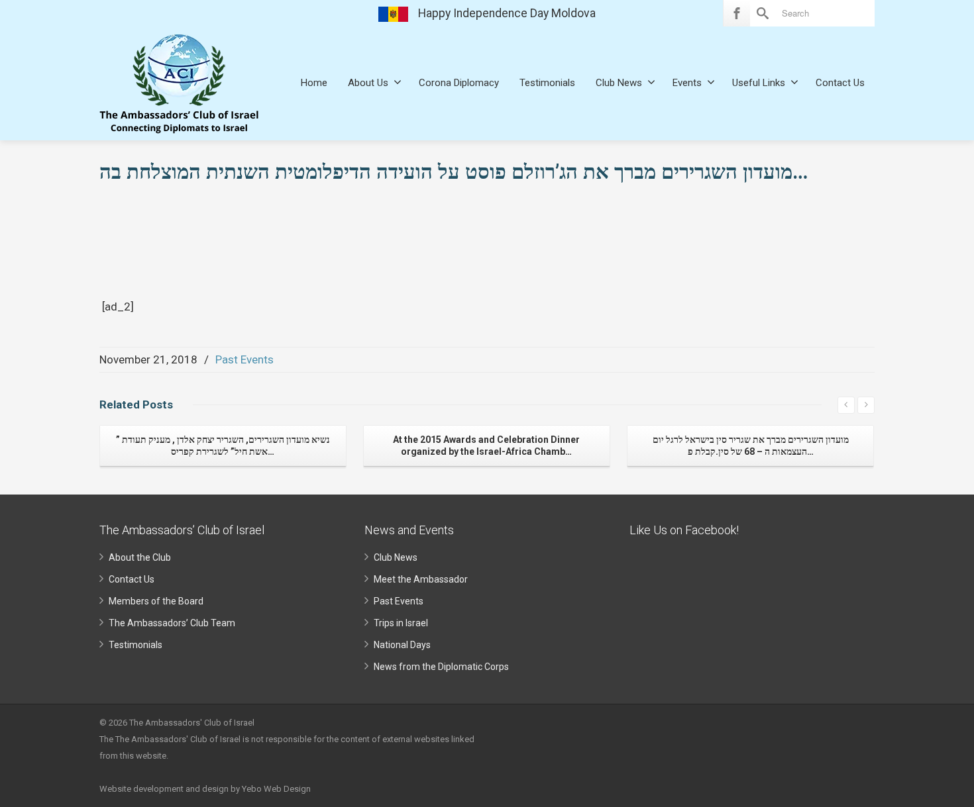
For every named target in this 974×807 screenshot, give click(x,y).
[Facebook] (737, 13)
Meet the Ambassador (421, 579)
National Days (402, 645)
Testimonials (547, 83)
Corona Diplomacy (459, 83)
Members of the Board (156, 601)
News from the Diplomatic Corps (441, 666)
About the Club (140, 557)
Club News (619, 83)
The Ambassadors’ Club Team (172, 623)
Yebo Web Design (276, 789)
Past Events (244, 359)
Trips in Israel (401, 623)
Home (314, 83)
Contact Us (840, 83)
